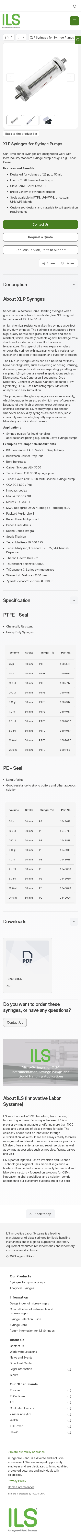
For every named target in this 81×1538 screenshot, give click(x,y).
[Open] (74, 20)
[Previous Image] (10, 77)
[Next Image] (71, 77)
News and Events (21, 1357)
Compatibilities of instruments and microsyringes (31, 1311)
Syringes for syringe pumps (28, 1282)
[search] (74, 6)
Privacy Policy (17, 1481)
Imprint (14, 1375)
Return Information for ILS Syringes (32, 1330)
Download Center (21, 1363)
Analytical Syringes (22, 1288)
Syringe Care (18, 1325)
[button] (40, 285)
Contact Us (17, 1346)
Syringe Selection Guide (25, 1319)
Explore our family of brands (26, 1452)
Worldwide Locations (23, 1351)
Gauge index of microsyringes (29, 1303)
